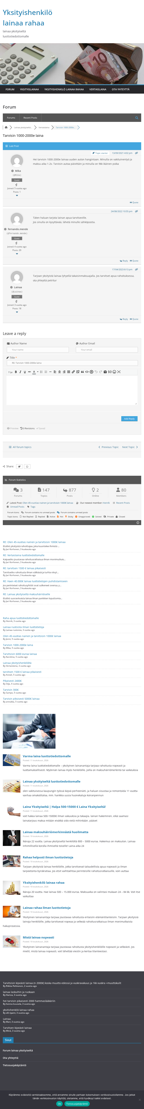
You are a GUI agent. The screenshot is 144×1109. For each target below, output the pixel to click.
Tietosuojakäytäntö (14, 1065)
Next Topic (129, 447)
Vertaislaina (97, 89)
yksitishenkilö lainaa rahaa (18, 1010)
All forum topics (21, 447)
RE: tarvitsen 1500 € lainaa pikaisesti (24, 568)
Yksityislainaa (29, 89)
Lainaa (7, 1018)
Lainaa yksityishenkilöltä (17, 663)
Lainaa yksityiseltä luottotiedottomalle (51, 781)
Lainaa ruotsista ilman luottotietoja (23, 627)
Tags (33, 506)
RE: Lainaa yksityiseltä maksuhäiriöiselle (26, 594)
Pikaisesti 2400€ (12, 680)
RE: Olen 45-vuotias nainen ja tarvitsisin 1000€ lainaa (34, 542)
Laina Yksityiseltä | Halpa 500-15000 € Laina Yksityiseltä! (64, 807)
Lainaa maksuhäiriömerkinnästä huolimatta (55, 832)
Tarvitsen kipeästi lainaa (17, 1027)
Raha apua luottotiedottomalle (21, 618)
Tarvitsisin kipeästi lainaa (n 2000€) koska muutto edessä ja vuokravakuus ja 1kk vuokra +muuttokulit (62, 983)
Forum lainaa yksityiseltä (18, 1050)
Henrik (106, 502)
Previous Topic (109, 447)
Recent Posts (30, 117)
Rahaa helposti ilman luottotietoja (48, 857)
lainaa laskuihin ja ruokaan (19, 992)
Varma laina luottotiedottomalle (47, 756)
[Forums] (6, 127)
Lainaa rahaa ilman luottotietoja (47, 908)
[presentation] (11, 372)
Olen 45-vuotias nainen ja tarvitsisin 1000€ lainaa (48, 502)
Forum (10, 89)
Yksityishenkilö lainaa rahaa (64, 89)
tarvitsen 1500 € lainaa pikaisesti (22, 671)
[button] (11, 372)
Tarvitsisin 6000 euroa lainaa (20, 654)
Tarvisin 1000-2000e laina (18, 645)
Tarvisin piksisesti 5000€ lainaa (21, 698)
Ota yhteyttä (120, 89)
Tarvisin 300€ (11, 689)
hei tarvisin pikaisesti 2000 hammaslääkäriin (29, 1001)
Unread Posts (17, 506)
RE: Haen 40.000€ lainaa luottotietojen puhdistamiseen (35, 581)
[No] (139, 1099)
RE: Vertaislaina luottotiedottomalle (23, 555)
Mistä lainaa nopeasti (38, 937)
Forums (11, 117)
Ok (59, 1103)
